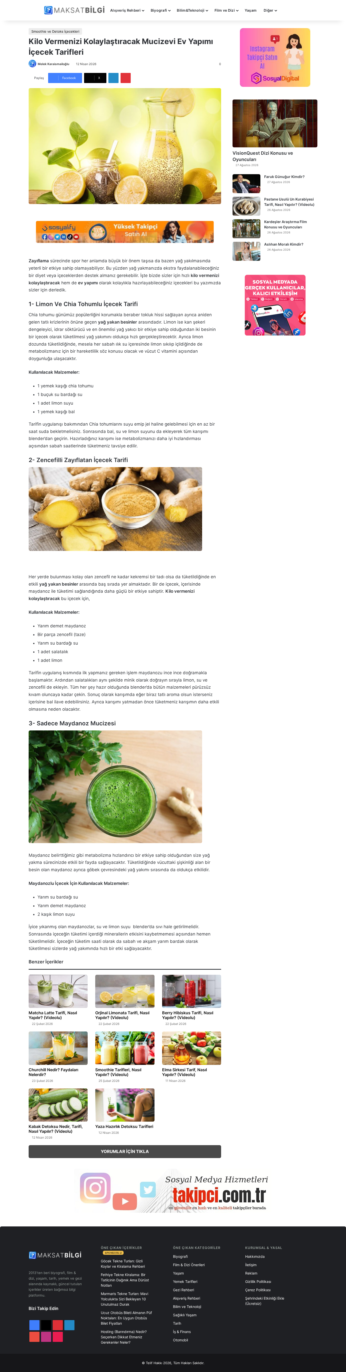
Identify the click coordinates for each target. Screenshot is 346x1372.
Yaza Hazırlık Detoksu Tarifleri (124, 1126)
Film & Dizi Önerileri (189, 1265)
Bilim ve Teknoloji (187, 1306)
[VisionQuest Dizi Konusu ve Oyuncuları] (275, 123)
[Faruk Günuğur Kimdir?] (246, 183)
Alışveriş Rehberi (125, 10)
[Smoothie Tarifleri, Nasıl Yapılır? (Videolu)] (124, 1048)
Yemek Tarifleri (185, 1281)
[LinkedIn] (113, 78)
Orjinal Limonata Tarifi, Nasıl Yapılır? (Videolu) (122, 1015)
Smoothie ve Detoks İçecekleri (55, 31)
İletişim (251, 1265)
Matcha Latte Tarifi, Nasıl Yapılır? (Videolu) (53, 1015)
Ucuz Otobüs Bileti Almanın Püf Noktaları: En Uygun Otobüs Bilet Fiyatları (126, 1317)
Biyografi (159, 10)
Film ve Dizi (225, 10)
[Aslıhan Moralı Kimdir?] (246, 251)
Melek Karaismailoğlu (53, 64)
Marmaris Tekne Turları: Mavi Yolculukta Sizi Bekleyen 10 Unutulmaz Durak (124, 1298)
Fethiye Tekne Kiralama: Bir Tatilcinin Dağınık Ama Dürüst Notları (125, 1279)
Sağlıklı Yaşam (185, 1315)
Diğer (268, 10)
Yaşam (251, 10)
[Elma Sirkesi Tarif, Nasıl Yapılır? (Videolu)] (191, 1048)
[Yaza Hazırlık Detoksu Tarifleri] (124, 1105)
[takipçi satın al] (125, 231)
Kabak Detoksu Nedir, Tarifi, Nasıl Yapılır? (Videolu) (56, 1129)
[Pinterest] (126, 78)
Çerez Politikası (258, 1290)
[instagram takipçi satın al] (173, 1191)
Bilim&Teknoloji (190, 10)
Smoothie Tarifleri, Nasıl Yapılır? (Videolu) (118, 1072)
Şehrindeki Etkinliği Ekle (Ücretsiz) (264, 1301)
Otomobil (180, 1340)
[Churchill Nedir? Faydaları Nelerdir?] (58, 1048)
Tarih (177, 1323)
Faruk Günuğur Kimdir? (284, 176)
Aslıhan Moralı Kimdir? (283, 244)
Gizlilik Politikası (258, 1281)
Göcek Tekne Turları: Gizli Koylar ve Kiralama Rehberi (123, 1263)
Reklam (251, 1273)
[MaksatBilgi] (75, 10)
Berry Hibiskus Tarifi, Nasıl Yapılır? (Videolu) (187, 1015)
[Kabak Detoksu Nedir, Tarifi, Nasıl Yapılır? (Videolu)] (58, 1105)
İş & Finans (182, 1331)
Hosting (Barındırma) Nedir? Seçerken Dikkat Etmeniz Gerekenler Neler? (124, 1336)
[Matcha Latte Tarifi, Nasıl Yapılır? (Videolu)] (58, 991)
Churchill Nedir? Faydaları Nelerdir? (53, 1072)
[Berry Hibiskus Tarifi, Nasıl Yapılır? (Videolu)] (191, 991)
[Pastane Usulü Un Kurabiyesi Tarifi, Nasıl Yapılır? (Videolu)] (246, 206)
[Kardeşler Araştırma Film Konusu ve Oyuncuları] (246, 228)
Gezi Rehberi (183, 1290)
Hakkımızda (255, 1256)
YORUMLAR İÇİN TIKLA (125, 1151)
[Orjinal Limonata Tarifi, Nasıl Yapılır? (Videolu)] (124, 991)
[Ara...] (285, 10)
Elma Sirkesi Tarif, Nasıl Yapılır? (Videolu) (184, 1072)
